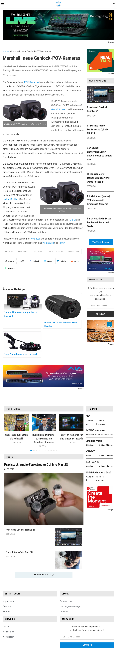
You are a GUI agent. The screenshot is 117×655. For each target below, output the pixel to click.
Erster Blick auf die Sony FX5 (20, 552)
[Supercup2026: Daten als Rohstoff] (16, 422)
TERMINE (92, 408)
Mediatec (35, 238)
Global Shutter (58, 109)
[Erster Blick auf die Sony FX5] (68, 560)
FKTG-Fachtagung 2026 (98, 472)
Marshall (23, 251)
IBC (88, 416)
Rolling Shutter (10, 199)
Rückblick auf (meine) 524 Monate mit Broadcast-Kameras (98, 200)
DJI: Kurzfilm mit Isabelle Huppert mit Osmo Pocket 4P (98, 177)
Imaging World (94, 440)
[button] (8, 432)
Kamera (9, 251)
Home (6, 51)
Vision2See (48, 242)
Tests (9, 456)
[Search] (114, 4)
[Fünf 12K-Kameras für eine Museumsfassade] (71, 422)
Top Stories (13, 408)
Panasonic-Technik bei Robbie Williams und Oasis (99, 222)
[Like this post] (23, 261)
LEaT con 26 (92, 461)
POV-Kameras (31, 82)
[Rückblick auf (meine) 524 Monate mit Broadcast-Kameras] (44, 422)
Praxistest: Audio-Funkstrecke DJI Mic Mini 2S (97, 129)
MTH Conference (95, 430)
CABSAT (90, 451)
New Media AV (56, 251)
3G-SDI (72, 219)
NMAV (61, 242)
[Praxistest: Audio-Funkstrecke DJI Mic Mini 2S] (43, 499)
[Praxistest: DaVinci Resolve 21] (68, 537)
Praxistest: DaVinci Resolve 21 (20, 529)
